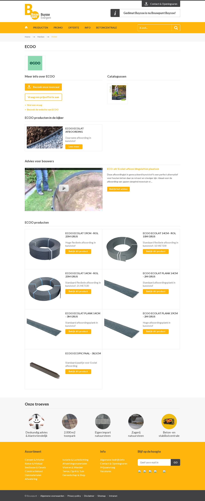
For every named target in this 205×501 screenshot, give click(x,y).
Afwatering (31, 478)
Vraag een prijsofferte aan (43, 97)
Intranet (113, 495)
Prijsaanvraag (107, 467)
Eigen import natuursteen (103, 434)
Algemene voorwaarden (52, 495)
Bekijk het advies (118, 189)
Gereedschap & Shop (73, 474)
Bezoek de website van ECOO (42, 109)
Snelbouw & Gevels (35, 467)
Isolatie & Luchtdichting (75, 459)
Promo (58, 27)
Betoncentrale (106, 27)
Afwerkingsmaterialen (74, 463)
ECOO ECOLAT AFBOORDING (74, 130)
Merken (40, 37)
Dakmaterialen (33, 474)
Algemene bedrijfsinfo (112, 459)
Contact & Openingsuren (113, 463)
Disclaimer (89, 495)
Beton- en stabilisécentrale (169, 434)
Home (26, 28)
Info (87, 27)
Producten (40, 27)
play (63, 188)
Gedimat (43, 12)
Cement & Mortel (34, 459)
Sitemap (102, 495)
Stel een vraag (34, 105)
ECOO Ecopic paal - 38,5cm (83, 353)
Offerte (73, 27)
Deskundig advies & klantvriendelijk (36, 434)
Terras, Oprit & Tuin (73, 471)
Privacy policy (74, 495)
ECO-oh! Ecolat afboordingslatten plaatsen (133, 168)
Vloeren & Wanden (72, 467)
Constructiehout (34, 471)
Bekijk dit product (78, 251)
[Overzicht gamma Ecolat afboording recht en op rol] (117, 94)
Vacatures (105, 471)
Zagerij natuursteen (136, 434)
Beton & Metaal (33, 463)
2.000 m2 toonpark (69, 434)
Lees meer (74, 146)
